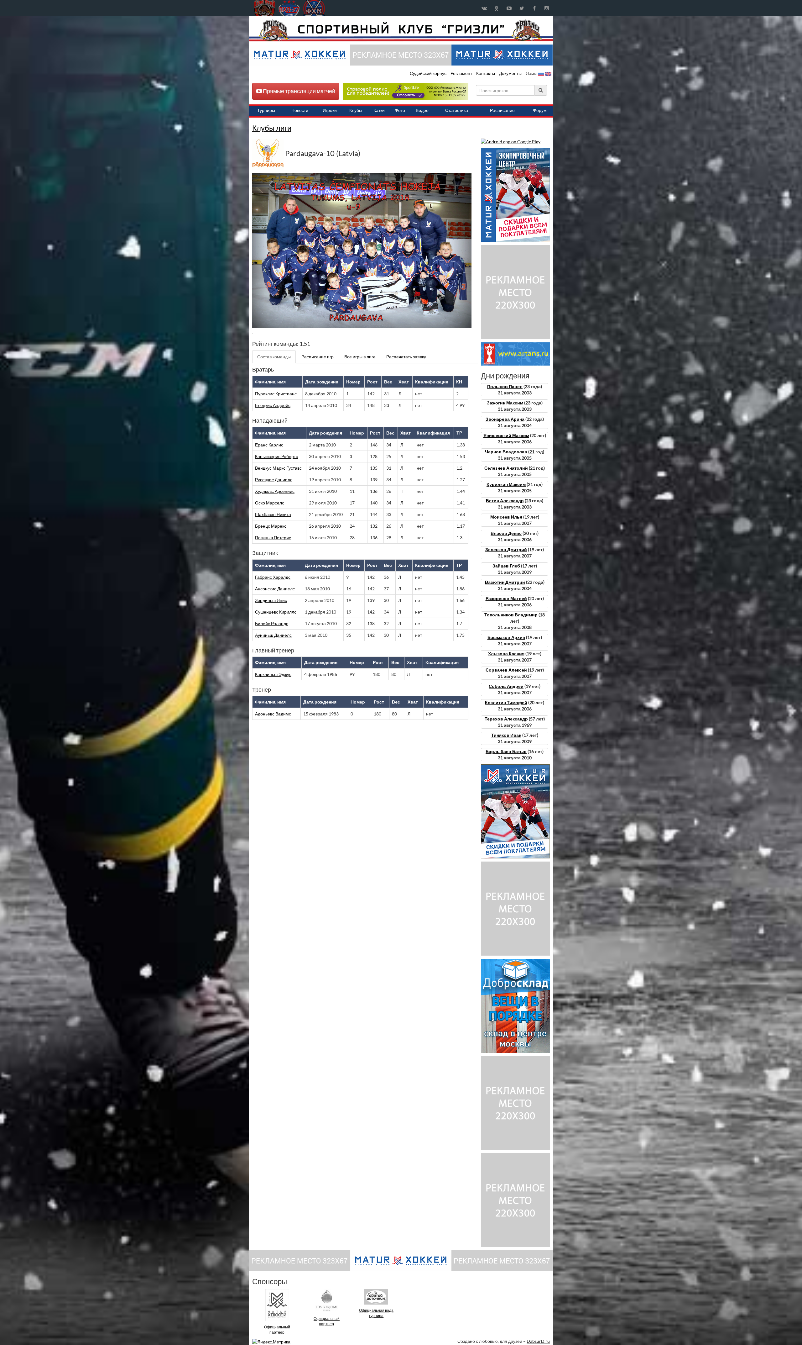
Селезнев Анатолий (506, 468)
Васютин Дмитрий (505, 582)
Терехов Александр (506, 718)
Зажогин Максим (505, 402)
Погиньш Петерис (273, 537)
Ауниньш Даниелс (273, 635)
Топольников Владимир (511, 614)
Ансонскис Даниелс (275, 588)
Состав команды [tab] (274, 356)
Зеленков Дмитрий (506, 549)
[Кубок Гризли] (401, 30)
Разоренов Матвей (506, 598)
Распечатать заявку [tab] (406, 356)
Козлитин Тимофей (506, 702)
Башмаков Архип (506, 637)
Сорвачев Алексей (506, 669)
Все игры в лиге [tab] (360, 356)
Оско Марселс (269, 502)
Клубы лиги (271, 128)
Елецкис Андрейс (272, 405)
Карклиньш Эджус (273, 674)
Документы (511, 73)
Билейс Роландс (271, 623)
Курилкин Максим (506, 484)
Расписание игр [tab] (317, 356)
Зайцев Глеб (506, 565)
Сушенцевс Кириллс (275, 611)
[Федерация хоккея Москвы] (314, 8)
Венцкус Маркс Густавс (278, 468)
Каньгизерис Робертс (276, 456)
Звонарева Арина (505, 419)
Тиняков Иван (506, 735)
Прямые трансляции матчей (298, 91)
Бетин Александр (505, 500)
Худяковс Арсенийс (274, 491)
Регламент (461, 73)
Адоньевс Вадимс (273, 713)
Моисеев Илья (506, 517)
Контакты (485, 73)
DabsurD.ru (538, 1341)
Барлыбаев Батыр (506, 751)
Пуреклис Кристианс (276, 393)
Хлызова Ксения (506, 653)
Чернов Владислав (506, 451)
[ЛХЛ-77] (405, 90)
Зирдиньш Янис (271, 600)
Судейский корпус (428, 73)
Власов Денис (506, 533)
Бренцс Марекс (270, 526)
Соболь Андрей (506, 686)
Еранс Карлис (269, 444)
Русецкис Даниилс (273, 479)
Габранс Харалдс (272, 577)
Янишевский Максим (506, 435)
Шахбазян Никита (273, 514)
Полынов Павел (505, 386)
